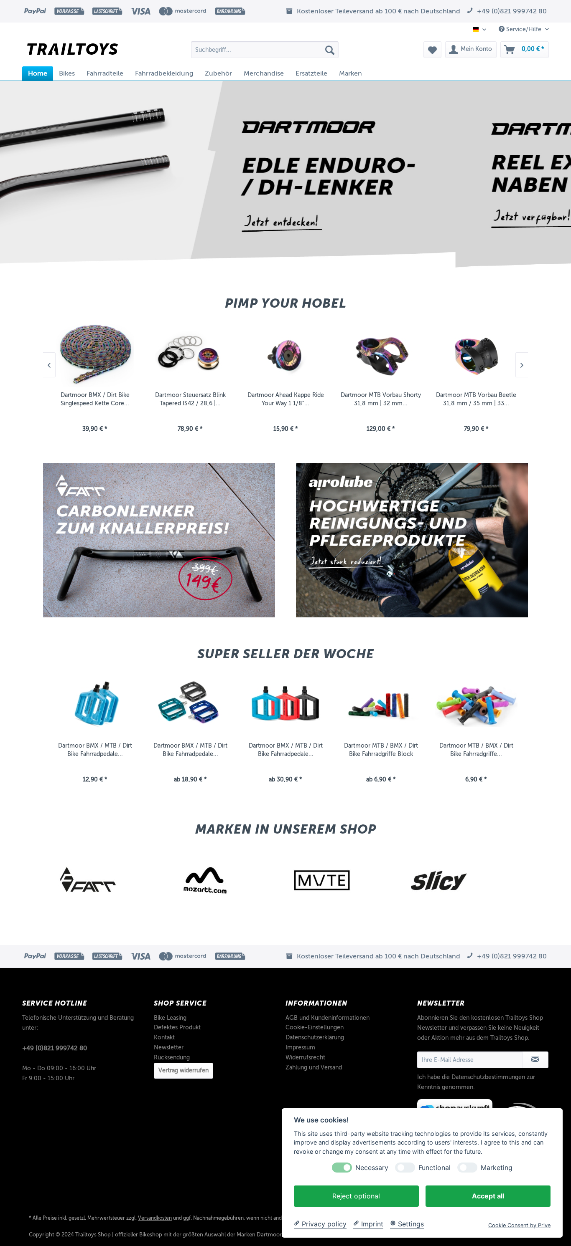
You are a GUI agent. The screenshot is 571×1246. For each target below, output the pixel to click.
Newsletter (169, 1047)
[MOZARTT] (110, 880)
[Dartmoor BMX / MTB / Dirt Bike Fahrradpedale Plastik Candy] (95, 705)
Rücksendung (172, 1057)
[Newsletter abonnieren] (535, 1059)
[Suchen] (330, 49)
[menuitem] (265, 49)
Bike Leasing (170, 1018)
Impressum (300, 1047)
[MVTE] (227, 880)
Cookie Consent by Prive (519, 1225)
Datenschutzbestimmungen (488, 1077)
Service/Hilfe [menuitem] (524, 29)
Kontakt (164, 1037)
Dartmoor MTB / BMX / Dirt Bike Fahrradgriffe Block (381, 750)
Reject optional (356, 1195)
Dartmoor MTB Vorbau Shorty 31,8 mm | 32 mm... (285, 399)
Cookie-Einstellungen (315, 1027)
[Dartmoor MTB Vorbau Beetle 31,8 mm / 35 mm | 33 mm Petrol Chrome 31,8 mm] (380, 354)
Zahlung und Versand (314, 1067)
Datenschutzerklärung (315, 1037)
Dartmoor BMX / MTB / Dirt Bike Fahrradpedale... (95, 750)
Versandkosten (155, 1218)
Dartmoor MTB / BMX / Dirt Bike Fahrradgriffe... (476, 750)
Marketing (496, 1167)
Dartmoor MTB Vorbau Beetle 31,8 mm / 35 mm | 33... (381, 399)
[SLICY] (344, 880)
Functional (434, 1167)
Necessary (371, 1167)
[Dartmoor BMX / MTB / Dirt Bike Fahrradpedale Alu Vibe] (190, 705)
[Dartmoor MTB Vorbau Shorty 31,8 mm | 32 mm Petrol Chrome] (285, 354)
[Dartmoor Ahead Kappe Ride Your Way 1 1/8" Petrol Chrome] (190, 354)
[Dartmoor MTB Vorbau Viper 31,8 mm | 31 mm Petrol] (476, 354)
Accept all (488, 1195)
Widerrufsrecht (305, 1057)
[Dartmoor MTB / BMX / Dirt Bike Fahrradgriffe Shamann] (476, 705)
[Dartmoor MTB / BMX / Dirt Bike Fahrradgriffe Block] (380, 705)
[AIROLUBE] (461, 880)
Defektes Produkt (177, 1027)
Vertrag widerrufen (183, 1070)
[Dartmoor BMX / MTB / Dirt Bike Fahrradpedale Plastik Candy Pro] (285, 705)
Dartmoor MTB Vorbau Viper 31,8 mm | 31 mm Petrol (476, 399)
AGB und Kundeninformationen (328, 1018)
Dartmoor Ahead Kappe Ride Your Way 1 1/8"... (190, 399)
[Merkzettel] (432, 49)
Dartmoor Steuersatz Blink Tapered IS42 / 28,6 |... (95, 399)
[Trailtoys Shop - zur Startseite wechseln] (72, 51)
